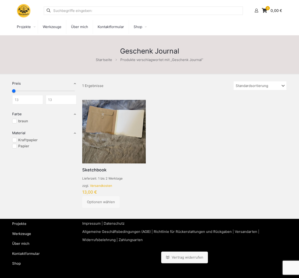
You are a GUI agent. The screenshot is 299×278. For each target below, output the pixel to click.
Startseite (104, 60)
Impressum (91, 223)
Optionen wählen (101, 202)
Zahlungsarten (131, 240)
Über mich (20, 243)
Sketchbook (94, 169)
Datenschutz (114, 223)
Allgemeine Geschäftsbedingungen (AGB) (116, 231)
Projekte (19, 223)
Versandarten (246, 231)
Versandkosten (101, 186)
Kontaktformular (26, 253)
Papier (23, 146)
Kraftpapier (28, 140)
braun (23, 121)
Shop (16, 263)
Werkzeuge (21, 233)
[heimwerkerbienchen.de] (24, 10)
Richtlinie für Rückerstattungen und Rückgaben (193, 231)
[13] (13, 91)
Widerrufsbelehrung (99, 240)
